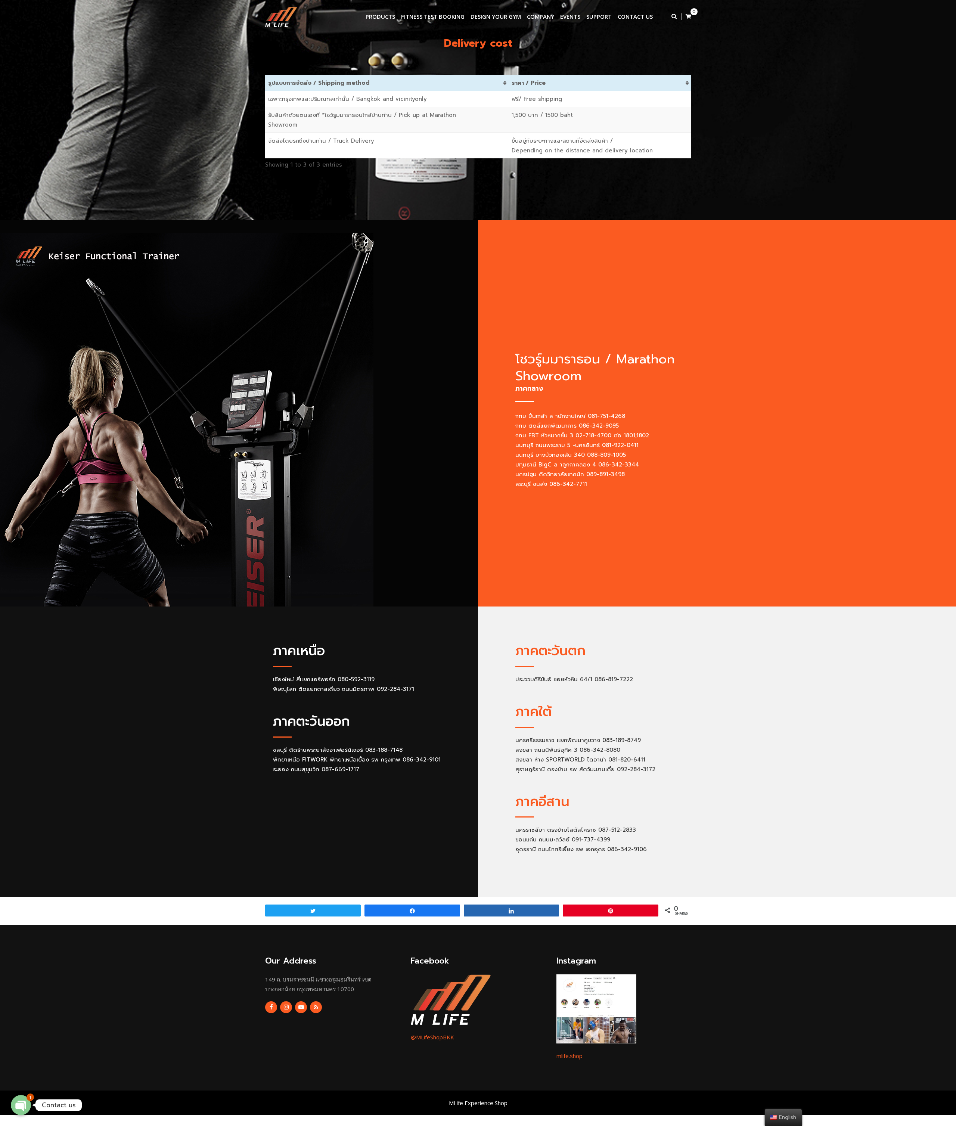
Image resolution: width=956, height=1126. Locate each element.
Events (570, 16)
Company (540, 16)
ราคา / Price (529, 83)
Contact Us (635, 16)
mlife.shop (569, 1056)
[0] (688, 16)
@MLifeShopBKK (432, 1037)
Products (380, 16)
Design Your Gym (496, 16)
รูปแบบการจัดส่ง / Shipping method (319, 83)
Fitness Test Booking (433, 16)
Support (599, 16)
